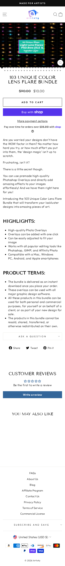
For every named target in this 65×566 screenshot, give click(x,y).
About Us (32, 479)
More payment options (32, 121)
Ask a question (33, 336)
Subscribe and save (31, 524)
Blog (32, 484)
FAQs (32, 473)
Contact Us (32, 496)
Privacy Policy (32, 502)
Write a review (32, 394)
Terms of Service (32, 508)
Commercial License (32, 513)
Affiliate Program (32, 490)
